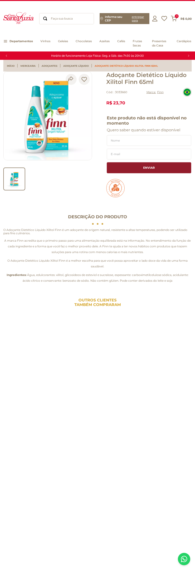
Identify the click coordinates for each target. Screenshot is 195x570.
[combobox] (66, 18)
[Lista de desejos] (164, 19)
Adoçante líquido (76, 66)
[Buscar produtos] (45, 18)
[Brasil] (187, 92)
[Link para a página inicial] (12, 66)
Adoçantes (49, 66)
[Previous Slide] (6, 55)
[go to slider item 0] (14, 179)
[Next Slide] (188, 55)
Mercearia (28, 66)
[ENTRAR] (155, 18)
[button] (124, 18)
